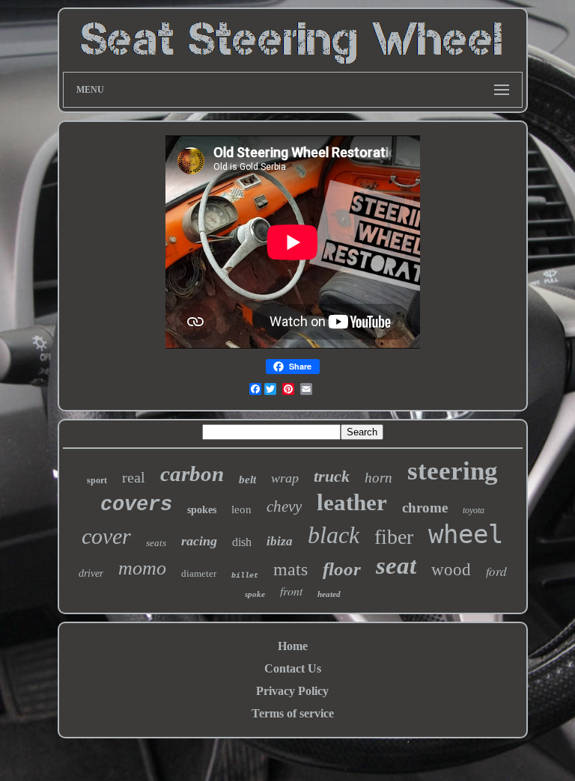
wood (451, 569)
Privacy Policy (292, 690)
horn (378, 478)
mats (290, 569)
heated (329, 593)
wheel (465, 534)
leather (352, 502)
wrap (285, 478)
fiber (393, 536)
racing (199, 540)
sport (97, 480)
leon (241, 509)
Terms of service (293, 713)
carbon (192, 474)
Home (293, 646)
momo (142, 568)
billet (244, 576)
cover (106, 536)
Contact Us (292, 668)
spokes (201, 509)
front (291, 590)
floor (342, 569)
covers (136, 505)
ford (496, 571)
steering (452, 471)
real (133, 477)
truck (332, 476)
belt (247, 480)
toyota (473, 510)
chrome (425, 507)
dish (242, 542)
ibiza (280, 541)
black (333, 534)
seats (156, 542)
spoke (255, 593)
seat (396, 565)
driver (91, 573)
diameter (198, 573)
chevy (284, 506)
